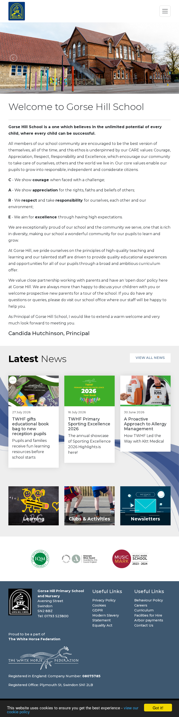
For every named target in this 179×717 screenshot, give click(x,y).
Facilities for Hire (148, 615)
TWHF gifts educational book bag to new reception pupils (30, 426)
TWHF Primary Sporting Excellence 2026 (89, 424)
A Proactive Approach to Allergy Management (145, 424)
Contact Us (143, 625)
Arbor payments (148, 620)
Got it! (158, 707)
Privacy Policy (104, 600)
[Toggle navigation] (165, 11)
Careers (140, 605)
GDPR (97, 610)
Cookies (99, 605)
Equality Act (102, 625)
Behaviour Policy (148, 600)
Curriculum (144, 610)
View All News (150, 358)
